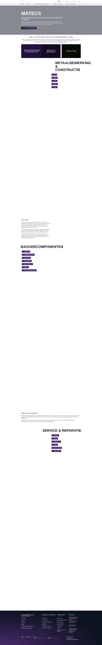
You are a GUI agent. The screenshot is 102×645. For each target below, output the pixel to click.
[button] (80, 4)
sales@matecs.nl (72, 622)
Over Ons (28, 4)
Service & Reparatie (57, 4)
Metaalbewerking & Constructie (41, 4)
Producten (71, 51)
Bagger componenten (71, 4)
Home (22, 4)
